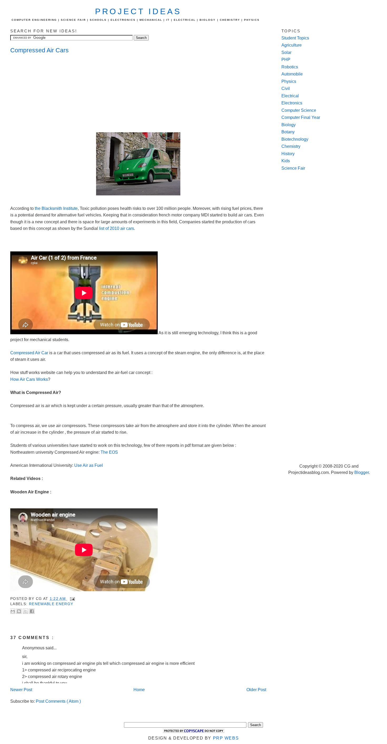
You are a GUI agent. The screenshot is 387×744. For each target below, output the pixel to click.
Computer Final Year (300, 117)
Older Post (256, 689)
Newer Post (21, 689)
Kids (285, 161)
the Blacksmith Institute (56, 208)
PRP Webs (226, 738)
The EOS (109, 452)
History (288, 153)
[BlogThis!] (19, 611)
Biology (288, 125)
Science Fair (293, 168)
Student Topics (295, 38)
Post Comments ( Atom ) (58, 701)
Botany (288, 132)
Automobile (292, 74)
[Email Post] (71, 599)
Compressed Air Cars (39, 50)
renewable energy (51, 604)
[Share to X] (25, 611)
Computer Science (298, 110)
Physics (288, 81)
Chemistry (290, 146)
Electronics (291, 103)
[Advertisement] (52, 93)
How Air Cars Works (29, 379)
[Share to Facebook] (31, 611)
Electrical (290, 96)
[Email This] (12, 611)
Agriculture (291, 45)
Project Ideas (138, 11)
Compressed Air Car (29, 353)
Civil (285, 88)
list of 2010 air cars (116, 228)
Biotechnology (294, 139)
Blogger (361, 472)
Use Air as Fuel (88, 465)
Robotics (289, 67)
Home (139, 689)
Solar (286, 52)
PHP (285, 59)
